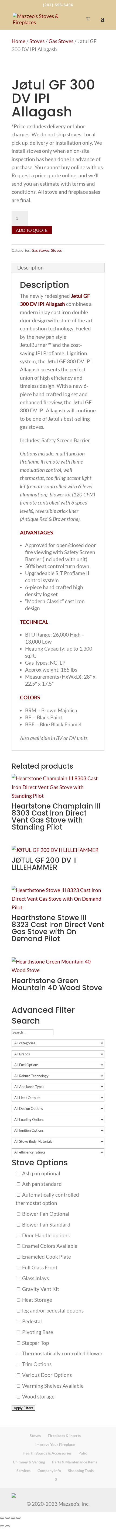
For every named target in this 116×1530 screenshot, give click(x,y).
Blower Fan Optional (45, 1214)
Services (23, 1470)
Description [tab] (30, 267)
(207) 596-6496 (58, 5)
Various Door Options (46, 1375)
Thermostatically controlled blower (62, 1353)
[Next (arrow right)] (7, 1526)
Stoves (37, 41)
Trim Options (36, 1364)
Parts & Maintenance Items (74, 1462)
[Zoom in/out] (2, 1518)
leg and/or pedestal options (52, 1310)
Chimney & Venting (29, 1462)
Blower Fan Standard (45, 1224)
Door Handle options (45, 1235)
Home (18, 41)
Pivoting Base (37, 1332)
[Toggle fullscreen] (7, 1518)
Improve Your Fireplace (55, 1444)
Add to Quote (31, 230)
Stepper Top (35, 1343)
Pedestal (31, 1321)
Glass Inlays (35, 1278)
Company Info (49, 1470)
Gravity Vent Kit (40, 1289)
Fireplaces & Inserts (64, 1435)
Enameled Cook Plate (46, 1256)
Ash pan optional (40, 1173)
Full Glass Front (39, 1267)
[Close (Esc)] (18, 1518)
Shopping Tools (81, 1470)
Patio (83, 1453)
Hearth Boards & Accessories (47, 1453)
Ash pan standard (41, 1184)
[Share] (13, 1518)
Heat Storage (36, 1300)
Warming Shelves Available (52, 1386)
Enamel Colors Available (49, 1246)
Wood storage (37, 1396)
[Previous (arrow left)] (2, 1526)
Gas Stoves (61, 41)
